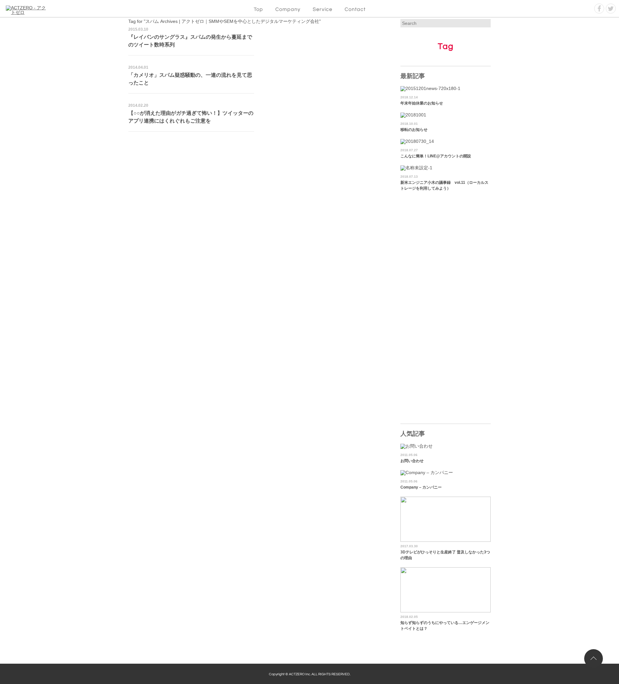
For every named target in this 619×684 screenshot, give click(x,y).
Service (322, 9)
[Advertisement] (257, 183)
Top (258, 9)
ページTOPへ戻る (593, 658)
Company (287, 9)
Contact (355, 9)
